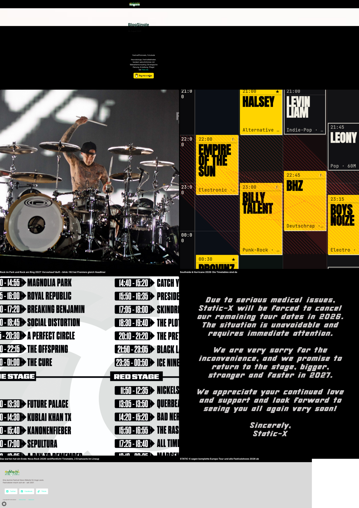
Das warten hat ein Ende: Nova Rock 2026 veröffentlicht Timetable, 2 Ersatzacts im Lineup (49, 458)
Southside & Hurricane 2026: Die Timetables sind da (208, 272)
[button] (4, 504)
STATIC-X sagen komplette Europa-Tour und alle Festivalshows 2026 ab (219, 458)
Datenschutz (22, 499)
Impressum (31, 499)
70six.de (145, 70)
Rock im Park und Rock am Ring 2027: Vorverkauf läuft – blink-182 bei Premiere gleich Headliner (53, 272)
